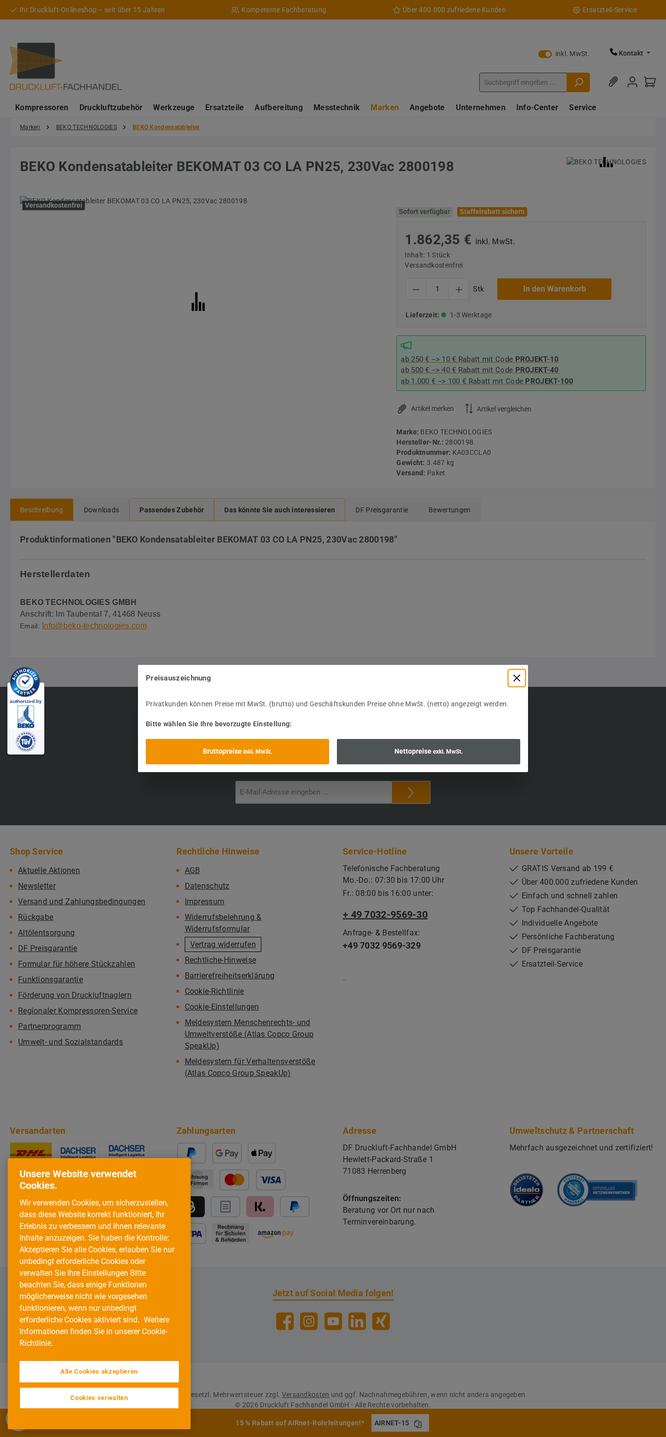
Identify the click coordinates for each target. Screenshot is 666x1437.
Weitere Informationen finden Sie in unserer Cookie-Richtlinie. (94, 1331)
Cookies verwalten (99, 1397)
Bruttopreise (237, 751)
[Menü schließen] (516, 678)
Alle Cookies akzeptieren (99, 1371)
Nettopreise (428, 751)
